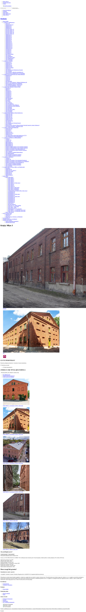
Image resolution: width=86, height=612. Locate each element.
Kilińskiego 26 (8, 25)
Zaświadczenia (6, 583)
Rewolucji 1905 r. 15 (10, 30)
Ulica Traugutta (9, 71)
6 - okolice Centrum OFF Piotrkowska (10, 127)
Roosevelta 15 (8, 129)
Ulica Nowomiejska (9, 103)
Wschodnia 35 (8, 94)
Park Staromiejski (9, 98)
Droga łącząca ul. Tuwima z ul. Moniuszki (14, 216)
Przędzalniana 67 (11, 200)
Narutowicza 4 (8, 62)
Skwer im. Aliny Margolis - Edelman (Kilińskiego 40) (16, 82)
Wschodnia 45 (8, 49)
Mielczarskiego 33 (9, 145)
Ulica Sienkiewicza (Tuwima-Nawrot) (13, 123)
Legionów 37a (8, 139)
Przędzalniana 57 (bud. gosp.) (14, 196)
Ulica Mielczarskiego (10, 153)
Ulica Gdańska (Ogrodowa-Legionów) (13, 155)
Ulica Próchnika (9, 108)
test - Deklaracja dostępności (8, 602)
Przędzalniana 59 (11, 197)
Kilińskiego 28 (8, 27)
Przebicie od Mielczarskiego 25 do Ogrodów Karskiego (17, 147)
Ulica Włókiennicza (9, 58)
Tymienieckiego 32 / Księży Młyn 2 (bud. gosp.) (17, 190)
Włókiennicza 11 (9, 42)
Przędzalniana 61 (11, 198)
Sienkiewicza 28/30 (9, 67)
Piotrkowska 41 (9, 172)
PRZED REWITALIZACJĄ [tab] (9, 375)
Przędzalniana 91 (11, 202)
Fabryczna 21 (10, 203)
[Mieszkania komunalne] (4, 357)
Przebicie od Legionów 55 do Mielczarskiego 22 (15, 149)
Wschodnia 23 (8, 92)
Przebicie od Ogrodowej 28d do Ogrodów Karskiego (16, 150)
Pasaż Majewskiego (9, 54)
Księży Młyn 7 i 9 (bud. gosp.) (14, 182)
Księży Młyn (5, 12)
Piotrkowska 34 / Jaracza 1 (11, 170)
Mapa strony (5, 601)
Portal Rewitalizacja (7, 10)
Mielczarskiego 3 (9, 142)
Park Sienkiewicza (9, 120)
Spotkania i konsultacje (7, 584)
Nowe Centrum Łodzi (7, 213)
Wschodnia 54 (8, 53)
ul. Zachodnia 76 (6, 217)
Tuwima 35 (8, 77)
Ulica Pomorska (9, 107)
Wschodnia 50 (8, 50)
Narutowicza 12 (9, 63)
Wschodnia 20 (8, 91)
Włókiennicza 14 (9, 45)
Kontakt (4, 600)
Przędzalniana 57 (11, 195)
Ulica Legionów (9, 102)
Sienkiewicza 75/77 (9, 133)
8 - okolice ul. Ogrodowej (8, 156)
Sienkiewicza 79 (9, 134)
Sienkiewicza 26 (9, 66)
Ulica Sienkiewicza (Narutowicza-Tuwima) (14, 69)
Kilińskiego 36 (8, 28)
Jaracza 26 (8, 23)
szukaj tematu (15, 8)
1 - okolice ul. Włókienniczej (8, 22)
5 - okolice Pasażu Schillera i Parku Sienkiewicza (13, 112)
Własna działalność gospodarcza (12, 221)
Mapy (4, 594)
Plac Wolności (8, 99)
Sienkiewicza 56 (9, 132)
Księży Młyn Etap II (10, 212)
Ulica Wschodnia (9, 59)
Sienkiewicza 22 (9, 65)
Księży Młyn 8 (11, 184)
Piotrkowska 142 (9, 128)
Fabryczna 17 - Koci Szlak (13, 206)
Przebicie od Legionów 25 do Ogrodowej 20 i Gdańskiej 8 (17, 161)
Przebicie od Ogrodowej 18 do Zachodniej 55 (15, 162)
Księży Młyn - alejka (12, 207)
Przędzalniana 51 (11, 193)
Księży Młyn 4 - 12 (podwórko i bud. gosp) (16, 211)
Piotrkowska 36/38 (9, 171)
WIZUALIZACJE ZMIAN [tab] (8, 377)
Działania (5, 11)
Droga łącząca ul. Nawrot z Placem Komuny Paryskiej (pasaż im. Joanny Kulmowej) (22, 125)
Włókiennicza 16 (9, 47)
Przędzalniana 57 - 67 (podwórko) (15, 208)
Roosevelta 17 (8, 130)
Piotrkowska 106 (9, 115)
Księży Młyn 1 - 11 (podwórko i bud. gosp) (16, 210)
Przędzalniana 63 (11, 199)
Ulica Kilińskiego (9, 56)
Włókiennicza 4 (9, 37)
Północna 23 (8, 90)
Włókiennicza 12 (9, 43)
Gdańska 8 (8, 158)
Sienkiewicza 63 (9, 119)
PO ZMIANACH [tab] (6, 374)
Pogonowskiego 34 (9, 24)
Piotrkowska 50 (9, 173)
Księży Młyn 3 (6, 14)
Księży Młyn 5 (11, 181)
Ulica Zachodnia (9, 111)
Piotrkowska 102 (9, 114)
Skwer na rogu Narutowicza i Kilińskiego (14, 83)
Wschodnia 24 (8, 93)
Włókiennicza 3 (9, 36)
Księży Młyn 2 (11, 179)
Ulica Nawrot (8, 121)
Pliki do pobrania (6, 593)
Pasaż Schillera (9, 124)
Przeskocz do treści (7, 2)
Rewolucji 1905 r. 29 (10, 32)
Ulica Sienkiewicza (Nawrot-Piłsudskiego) (14, 136)
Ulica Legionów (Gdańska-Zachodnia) (13, 163)
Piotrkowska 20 (9, 169)
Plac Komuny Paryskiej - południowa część (14, 126)
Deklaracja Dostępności (7, 598)
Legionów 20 (8, 159)
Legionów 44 (8, 141)
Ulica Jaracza (8, 55)
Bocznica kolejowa (12, 204)
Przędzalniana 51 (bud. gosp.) (14, 194)
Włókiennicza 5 (9, 38)
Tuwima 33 (8, 76)
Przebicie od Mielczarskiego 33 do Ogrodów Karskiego (17, 146)
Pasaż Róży (8, 100)
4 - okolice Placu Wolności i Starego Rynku (11, 86)
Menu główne (6, 1)
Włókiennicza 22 (9, 48)
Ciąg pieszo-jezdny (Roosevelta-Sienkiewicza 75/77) (16, 135)
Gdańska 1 (8, 138)
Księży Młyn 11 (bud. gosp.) (13, 187)
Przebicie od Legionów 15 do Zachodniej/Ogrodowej (16, 160)
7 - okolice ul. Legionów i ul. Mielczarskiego (12, 137)
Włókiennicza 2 (9, 34)
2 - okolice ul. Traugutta (8, 60)
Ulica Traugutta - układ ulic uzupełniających (14, 72)
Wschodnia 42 (8, 95)
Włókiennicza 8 (9, 41)
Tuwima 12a (8, 68)
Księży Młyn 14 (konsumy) (13, 188)
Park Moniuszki (9, 81)
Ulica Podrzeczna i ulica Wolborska (13, 106)
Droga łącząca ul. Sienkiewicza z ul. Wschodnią (15, 73)
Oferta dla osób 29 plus (10, 222)
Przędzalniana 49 (11, 191)
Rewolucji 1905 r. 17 (10, 31)
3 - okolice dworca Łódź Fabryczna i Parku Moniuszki (14, 74)
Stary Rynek (8, 101)
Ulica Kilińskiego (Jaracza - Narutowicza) (14, 84)
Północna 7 (8, 89)
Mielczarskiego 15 (9, 143)
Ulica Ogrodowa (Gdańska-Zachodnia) (13, 164)
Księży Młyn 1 (11, 178)
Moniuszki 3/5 (8, 214)
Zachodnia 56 (8, 97)
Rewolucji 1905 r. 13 (10, 29)
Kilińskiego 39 (8, 75)
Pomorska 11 (8, 88)
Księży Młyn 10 (11, 186)
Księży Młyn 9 (11, 185)
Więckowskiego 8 (9, 175)
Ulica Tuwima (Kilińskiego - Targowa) (13, 85)
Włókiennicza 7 (9, 40)
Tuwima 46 (8, 79)
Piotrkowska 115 (9, 116)
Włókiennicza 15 (9, 46)
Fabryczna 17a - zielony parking (14, 205)
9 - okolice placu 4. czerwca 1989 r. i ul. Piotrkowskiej (14, 167)
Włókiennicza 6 (9, 39)
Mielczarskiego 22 (9, 144)
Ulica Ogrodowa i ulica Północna (12, 104)
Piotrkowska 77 (9, 64)
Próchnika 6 (8, 168)
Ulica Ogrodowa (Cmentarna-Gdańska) (13, 154)
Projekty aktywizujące (7, 220)
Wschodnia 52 (8, 51)
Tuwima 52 (8, 80)
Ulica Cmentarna (9, 151)
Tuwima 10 (8, 215)
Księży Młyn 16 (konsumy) (13, 189)
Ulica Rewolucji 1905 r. (10, 57)
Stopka (4, 3)
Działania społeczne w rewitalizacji (10, 219)
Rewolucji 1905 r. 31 (10, 33)
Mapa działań (5, 21)
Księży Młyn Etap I (7, 13)
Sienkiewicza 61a (9, 118)
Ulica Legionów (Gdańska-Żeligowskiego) (14, 152)
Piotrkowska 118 (9, 117)
